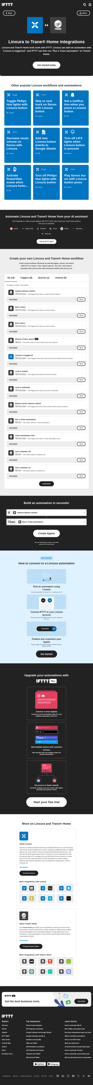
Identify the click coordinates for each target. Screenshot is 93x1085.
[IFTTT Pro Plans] (36, 339)
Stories (4, 1029)
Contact (36, 1076)
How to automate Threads (73, 1050)
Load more (46, 484)
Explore (5, 1021)
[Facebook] (57, 1076)
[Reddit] (88, 1076)
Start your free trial (46, 802)
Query (19, 342)
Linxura (16, 41)
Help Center (6, 1039)
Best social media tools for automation (78, 1057)
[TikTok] (83, 1076)
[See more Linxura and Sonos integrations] (65, 898)
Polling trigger (21, 294)
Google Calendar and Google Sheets (38, 1032)
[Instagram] (68, 1076)
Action (19, 422)
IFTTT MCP (5, 1036)
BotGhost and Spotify (33, 1039)
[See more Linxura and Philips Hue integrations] (46, 888)
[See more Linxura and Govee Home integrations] (46, 898)
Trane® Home (45, 41)
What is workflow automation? (75, 1036)
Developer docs (7, 1054)
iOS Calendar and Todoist (35, 1050)
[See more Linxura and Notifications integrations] (65, 888)
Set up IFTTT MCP (46, 241)
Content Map (6, 1043)
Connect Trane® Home (31, 946)
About (51, 1076)
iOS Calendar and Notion (34, 1029)
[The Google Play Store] (53, 1064)
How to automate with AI (73, 1025)
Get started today (46, 65)
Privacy (44, 1076)
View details (13, 299)
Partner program (26, 1076)
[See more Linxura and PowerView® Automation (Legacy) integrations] (28, 898)
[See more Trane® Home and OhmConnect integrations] (65, 971)
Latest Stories (71, 1021)
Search (4, 1046)
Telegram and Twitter (33, 1054)
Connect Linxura (29, 873)
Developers (7, 1076)
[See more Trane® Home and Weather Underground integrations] (28, 961)
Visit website (23, 867)
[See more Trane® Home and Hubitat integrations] (65, 961)
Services (5, 1025)
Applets (4, 1032)
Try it (81, 299)
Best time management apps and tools (78, 1032)
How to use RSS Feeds (73, 1039)
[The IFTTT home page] (7, 4)
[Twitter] (78, 1076)
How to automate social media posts (77, 1054)
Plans (4, 1050)
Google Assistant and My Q (35, 1036)
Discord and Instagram (34, 1025)
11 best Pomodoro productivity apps (77, 1046)
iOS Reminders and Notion (35, 1046)
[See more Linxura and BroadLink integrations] (28, 888)
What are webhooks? (72, 1043)
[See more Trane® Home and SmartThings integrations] (28, 971)
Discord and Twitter (33, 1057)
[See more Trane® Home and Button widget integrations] (46, 961)
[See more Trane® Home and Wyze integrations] (46, 971)
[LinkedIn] (63, 1076)
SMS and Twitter (31, 1043)
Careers (15, 1076)
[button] (90, 4)
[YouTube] (73, 1076)
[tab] (10, 278)
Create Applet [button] (46, 533)
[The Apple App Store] (39, 1064)
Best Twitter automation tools (75, 1029)
